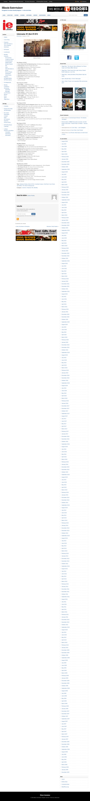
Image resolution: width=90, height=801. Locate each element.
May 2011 (64, 607)
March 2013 (64, 551)
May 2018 (64, 393)
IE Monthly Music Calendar (41, 1)
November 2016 (65, 439)
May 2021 (64, 301)
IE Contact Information (30, 1)
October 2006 (65, 746)
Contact (6, 116)
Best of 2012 (31, 184)
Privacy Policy (7, 122)
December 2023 (65, 222)
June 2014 (64, 512)
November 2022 (65, 255)
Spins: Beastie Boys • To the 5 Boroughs (71, 78)
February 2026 (65, 156)
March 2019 (64, 367)
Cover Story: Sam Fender (77, 130)
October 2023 (65, 227)
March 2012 (64, 581)
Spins (5, 97)
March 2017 (64, 428)
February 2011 (65, 614)
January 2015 (65, 495)
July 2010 (64, 632)
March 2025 (64, 184)
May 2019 (64, 362)
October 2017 (65, 411)
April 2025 (64, 182)
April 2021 (64, 304)
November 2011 (65, 591)
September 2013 (66, 535)
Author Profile (31, 195)
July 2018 (64, 388)
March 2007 (64, 734)
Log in (63, 779)
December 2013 (65, 528)
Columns (24, 187)
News (5, 96)
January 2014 (65, 525)
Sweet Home (8, 75)
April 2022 (64, 273)
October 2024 (65, 197)
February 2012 (65, 584)
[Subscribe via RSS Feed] (18, 219)
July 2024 (64, 205)
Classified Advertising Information (8, 134)
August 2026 (65, 141)
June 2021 (64, 299)
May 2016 (64, 454)
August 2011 (65, 599)
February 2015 (65, 492)
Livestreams (29, 15)
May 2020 (64, 332)
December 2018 (65, 375)
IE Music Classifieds (9, 130)
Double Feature (9, 64)
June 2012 (64, 573)
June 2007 (64, 726)
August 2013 (65, 538)
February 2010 (65, 645)
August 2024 (65, 202)
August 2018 (65, 385)
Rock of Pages (8, 72)
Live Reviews (7, 93)
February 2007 (65, 736)
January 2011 (65, 617)
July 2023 (64, 235)
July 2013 (64, 540)
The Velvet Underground (28, 185)
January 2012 (65, 586)
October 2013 (65, 533)
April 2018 (64, 395)
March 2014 (64, 520)
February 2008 (65, 706)
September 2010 (66, 627)
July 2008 (64, 693)
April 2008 (64, 701)
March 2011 (64, 612)
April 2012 (64, 579)
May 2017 (64, 423)
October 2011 (65, 594)
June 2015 (64, 482)
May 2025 (64, 179)
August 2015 (65, 477)
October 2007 (65, 716)
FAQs (5, 117)
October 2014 (65, 502)
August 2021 (65, 294)
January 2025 (65, 189)
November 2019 (65, 347)
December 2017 (65, 406)
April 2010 (64, 640)
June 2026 (64, 146)
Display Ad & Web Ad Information (16, 1)
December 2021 (65, 283)
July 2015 (64, 479)
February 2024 (65, 217)
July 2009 (64, 662)
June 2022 (64, 268)
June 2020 (64, 329)
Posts (78, 1)
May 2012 (64, 576)
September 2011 (66, 596)
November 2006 (65, 744)
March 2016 (64, 459)
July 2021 (64, 296)
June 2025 (64, 177)
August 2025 (65, 172)
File (32, 187)
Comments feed (65, 784)
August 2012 (65, 568)
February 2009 (65, 675)
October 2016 (65, 441)
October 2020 (65, 319)
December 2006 (65, 741)
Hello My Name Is (8, 43)
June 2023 (64, 238)
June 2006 (64, 757)
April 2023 (64, 243)
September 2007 (66, 718)
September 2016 (66, 444)
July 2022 (64, 266)
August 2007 (65, 721)
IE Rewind (22, 15)
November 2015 (65, 469)
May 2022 (64, 271)
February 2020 (65, 339)
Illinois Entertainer (12, 7)
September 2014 (66, 505)
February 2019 (65, 370)
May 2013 (64, 545)
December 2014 (65, 497)
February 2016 (65, 462)
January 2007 (65, 739)
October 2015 (65, 472)
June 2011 (64, 604)
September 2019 (66, 352)
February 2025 (65, 187)
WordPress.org (65, 786)
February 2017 (65, 431)
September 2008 (66, 688)
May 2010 (64, 637)
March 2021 (64, 306)
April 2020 (64, 334)
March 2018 (64, 398)
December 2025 (65, 161)
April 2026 (64, 151)
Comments (84, 1)
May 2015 (64, 484)
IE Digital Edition (8, 78)
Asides (4, 15)
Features (6, 76)
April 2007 (64, 731)
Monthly (35, 15)
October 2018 (65, 380)
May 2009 (64, 668)
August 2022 (65, 263)
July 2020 (64, 327)
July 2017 (64, 418)
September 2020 (66, 322)
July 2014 (64, 510)
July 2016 (64, 449)
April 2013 (64, 548)
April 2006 (64, 762)
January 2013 (65, 556)
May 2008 (64, 698)
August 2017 (65, 416)
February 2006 (65, 767)
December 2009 (65, 650)
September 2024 (66, 200)
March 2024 (64, 215)
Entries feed (64, 781)
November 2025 (65, 164)
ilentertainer (19, 36)
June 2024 (64, 207)
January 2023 (65, 250)
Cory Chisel (52, 184)
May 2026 (64, 149)
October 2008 (65, 685)
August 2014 (65, 507)
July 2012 (64, 571)
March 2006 (64, 764)
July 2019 (64, 357)
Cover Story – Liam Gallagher (78, 127)
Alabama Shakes (24, 184)
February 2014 (65, 523)
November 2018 (65, 378)
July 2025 (64, 174)
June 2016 (64, 451)
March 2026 (64, 154)
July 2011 (64, 601)
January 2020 (65, 342)
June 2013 (64, 543)
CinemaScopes (9, 61)
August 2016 (65, 446)
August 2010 (65, 629)
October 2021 (65, 289)
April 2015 (64, 487)
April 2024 (64, 212)
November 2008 (65, 683)
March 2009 (64, 673)
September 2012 (66, 566)
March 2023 (64, 245)
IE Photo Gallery (8, 80)
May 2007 (64, 729)
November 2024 (65, 194)
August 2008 (65, 690)
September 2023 (66, 230)
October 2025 (65, 166)
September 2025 (66, 169)
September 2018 (66, 383)
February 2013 (65, 553)
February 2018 (65, 400)
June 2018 (64, 390)
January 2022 (65, 281)
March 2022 (64, 276)
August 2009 (65, 660)
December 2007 (65, 711)
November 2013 (65, 530)
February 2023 (65, 248)
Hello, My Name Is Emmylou (23, 226)
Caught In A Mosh (9, 59)
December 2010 (65, 619)
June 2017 (64, 421)
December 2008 (65, 680)
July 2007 (64, 724)
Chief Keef (46, 184)
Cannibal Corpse (39, 184)
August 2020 (65, 324)
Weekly (48, 15)
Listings (50, 1)
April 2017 (64, 426)
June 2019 (64, 360)
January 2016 (65, 464)
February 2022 (65, 278)
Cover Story (10, 15)
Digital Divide (8, 62)
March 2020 (64, 337)
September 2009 (66, 657)
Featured (16, 15)
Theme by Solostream (54, 797)
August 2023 (65, 233)
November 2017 (65, 408)
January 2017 (65, 434)
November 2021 (65, 286)
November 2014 (65, 500)
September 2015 (66, 474)
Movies (5, 94)
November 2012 (65, 561)
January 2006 (65, 769)
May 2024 (64, 210)
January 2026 (65, 159)
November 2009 (65, 652)
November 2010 (65, 622)
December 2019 (65, 345)
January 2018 (65, 403)
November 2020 (65, 317)
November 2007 (65, 713)
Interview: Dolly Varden (52, 226)
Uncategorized (42, 15)
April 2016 (64, 456)
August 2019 (65, 355)
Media (6, 70)
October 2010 (65, 624)
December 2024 (65, 192)
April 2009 (64, 670)
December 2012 (65, 558)
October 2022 (65, 258)
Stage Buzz (6, 99)
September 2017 (66, 413)
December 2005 (65, 772)
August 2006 (65, 751)
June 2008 (64, 696)
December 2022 (65, 253)
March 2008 (64, 703)
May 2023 (64, 240)
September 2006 (66, 749)
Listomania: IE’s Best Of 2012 (27, 33)
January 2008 (65, 708)
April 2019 (64, 365)
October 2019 (65, 350)
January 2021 (65, 311)
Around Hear (8, 57)
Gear (6, 67)
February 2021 (65, 309)
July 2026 (64, 144)
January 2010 (65, 647)
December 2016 (65, 436)
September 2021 (66, 291)
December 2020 (65, 314)
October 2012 (65, 563)
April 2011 (64, 609)
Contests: (5, 1)
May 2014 (64, 515)
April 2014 (64, 517)
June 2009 (64, 665)
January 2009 (65, 678)
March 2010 (64, 642)
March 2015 (64, 489)
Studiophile (8, 73)
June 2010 (64, 634)
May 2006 (64, 759)
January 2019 (65, 372)
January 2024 (65, 220)
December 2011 (65, 589)
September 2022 (66, 261)
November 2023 (65, 225)
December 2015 (65, 467)
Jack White (19, 185)
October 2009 (65, 655)
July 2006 (64, 754)
